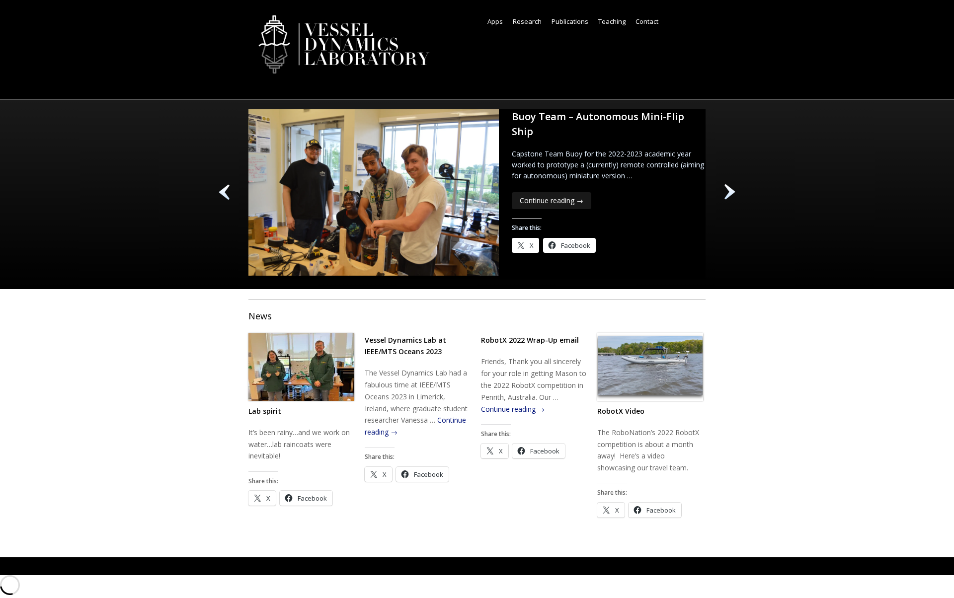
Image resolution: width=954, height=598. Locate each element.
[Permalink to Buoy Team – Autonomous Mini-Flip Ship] (373, 273)
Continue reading (551, 200)
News (260, 316)
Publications (570, 21)
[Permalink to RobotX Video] (650, 368)
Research (527, 21)
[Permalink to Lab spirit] (301, 368)
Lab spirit (264, 411)
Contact (647, 21)
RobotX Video (620, 411)
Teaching (612, 21)
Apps (495, 21)
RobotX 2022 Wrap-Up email (530, 340)
